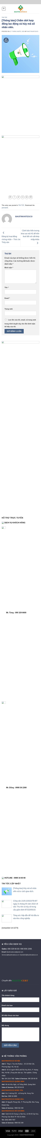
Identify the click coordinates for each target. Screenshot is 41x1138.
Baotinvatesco (32, 31)
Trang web (9, 309)
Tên (7, 287)
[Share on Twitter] (18, 197)
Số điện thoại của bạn (10, 1015)
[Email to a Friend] (22, 197)
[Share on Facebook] (14, 197)
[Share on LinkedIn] (31, 197)
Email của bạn (7, 1005)
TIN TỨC (4, 17)
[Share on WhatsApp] (10, 197)
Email (7, 298)
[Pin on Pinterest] (27, 197)
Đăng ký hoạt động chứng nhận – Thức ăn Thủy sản (11, 239)
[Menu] (4, 9)
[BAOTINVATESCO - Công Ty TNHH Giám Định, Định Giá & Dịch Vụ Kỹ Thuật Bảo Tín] (20, 8)
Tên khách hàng (8, 995)
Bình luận (9, 267)
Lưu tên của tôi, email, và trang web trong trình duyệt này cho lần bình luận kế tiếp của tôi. (20, 323)
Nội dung (5, 1025)
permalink (5, 208)
